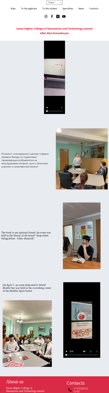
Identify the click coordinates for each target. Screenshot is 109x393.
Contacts (93, 8)
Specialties (67, 8)
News (81, 8)
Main (13, 8)
